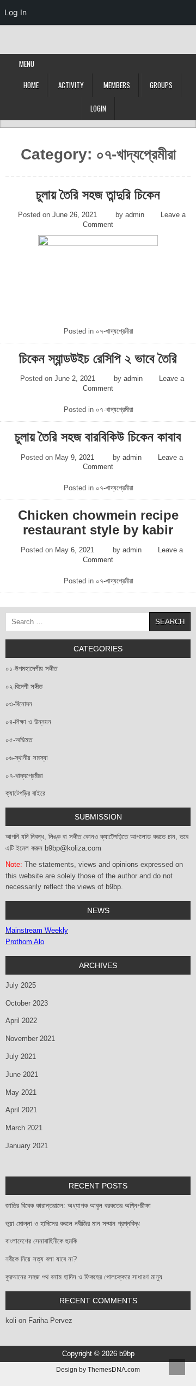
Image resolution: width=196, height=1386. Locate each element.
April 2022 (21, 1021)
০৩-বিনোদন (18, 704)
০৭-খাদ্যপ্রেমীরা (114, 331)
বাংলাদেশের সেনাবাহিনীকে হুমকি (41, 1241)
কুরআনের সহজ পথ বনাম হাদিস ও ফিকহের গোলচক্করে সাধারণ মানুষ (83, 1277)
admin (134, 215)
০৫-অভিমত (18, 740)
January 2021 (26, 1146)
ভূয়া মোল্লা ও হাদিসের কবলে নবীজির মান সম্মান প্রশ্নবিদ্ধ (72, 1223)
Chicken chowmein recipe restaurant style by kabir (98, 522)
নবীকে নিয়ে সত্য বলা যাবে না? (41, 1259)
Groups (161, 84)
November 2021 (30, 1038)
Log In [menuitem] (15, 12)
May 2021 (20, 1092)
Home (31, 84)
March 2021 (23, 1128)
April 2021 (21, 1110)
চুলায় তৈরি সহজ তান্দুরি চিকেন (98, 195)
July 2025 (20, 985)
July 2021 (20, 1056)
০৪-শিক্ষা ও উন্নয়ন (28, 722)
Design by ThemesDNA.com (98, 1369)
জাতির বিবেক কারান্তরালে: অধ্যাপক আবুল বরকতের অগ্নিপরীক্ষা (78, 1206)
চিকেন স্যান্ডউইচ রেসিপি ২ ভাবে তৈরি (98, 359)
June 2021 (21, 1074)
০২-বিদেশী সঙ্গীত (23, 686)
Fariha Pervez (50, 1320)
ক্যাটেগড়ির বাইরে (25, 793)
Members (116, 84)
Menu (26, 63)
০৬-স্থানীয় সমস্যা (26, 758)
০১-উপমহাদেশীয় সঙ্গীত (31, 668)
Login (98, 108)
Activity (71, 84)
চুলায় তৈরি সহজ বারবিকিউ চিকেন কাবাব (98, 437)
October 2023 (26, 1003)
